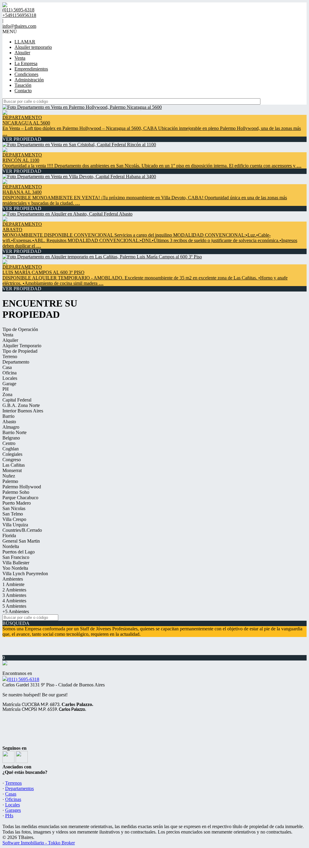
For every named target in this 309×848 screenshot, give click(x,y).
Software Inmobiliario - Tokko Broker (38, 842)
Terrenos (13, 783)
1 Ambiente (13, 584)
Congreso (11, 459)
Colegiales (12, 454)
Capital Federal (16, 399)
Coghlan (10, 448)
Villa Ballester (15, 562)
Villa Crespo (14, 519)
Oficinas (13, 799)
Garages (13, 810)
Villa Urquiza (15, 524)
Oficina (9, 372)
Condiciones (26, 74)
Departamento (15, 361)
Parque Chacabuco (20, 497)
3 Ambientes (14, 595)
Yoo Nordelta (15, 568)
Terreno (9, 356)
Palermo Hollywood (21, 486)
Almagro (10, 427)
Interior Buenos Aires (22, 410)
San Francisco (15, 557)
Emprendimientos (31, 68)
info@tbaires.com (19, 26)
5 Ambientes (14, 606)
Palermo (10, 481)
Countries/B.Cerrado (22, 530)
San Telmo (12, 513)
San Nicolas (13, 508)
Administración (29, 79)
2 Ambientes (14, 589)
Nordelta (10, 546)
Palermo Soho (15, 492)
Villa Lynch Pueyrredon (25, 573)
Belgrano (11, 437)
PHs (9, 815)
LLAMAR (24, 41)
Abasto (9, 421)
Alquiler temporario (33, 47)
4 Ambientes (14, 600)
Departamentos (19, 788)
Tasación (22, 85)
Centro (8, 443)
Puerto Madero (16, 503)
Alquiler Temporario (21, 345)
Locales (9, 378)
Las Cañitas (13, 465)
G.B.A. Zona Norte (21, 405)
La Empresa (25, 63)
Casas (10, 793)
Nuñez (8, 475)
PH (5, 389)
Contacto (23, 90)
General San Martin (21, 541)
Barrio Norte (14, 432)
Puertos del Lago (18, 551)
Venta (19, 58)
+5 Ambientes (15, 611)
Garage (9, 383)
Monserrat (12, 470)
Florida (9, 535)
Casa (7, 367)
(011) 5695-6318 (23, 679)
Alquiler (22, 52)
